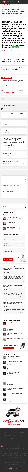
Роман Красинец (11, 222)
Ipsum (8, 4)
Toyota (3, 4)
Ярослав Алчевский (12, 217)
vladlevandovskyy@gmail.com (8, 453)
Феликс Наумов (11, 227)
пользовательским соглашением (10, 462)
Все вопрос (5, 108)
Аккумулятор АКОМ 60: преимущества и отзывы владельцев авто (13, 269)
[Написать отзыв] (19, 2)
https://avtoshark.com (9, 450)
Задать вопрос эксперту (9, 214)
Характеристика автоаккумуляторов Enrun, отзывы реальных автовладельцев (12, 303)
